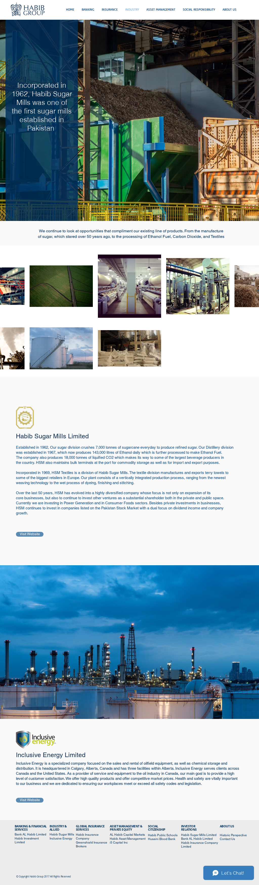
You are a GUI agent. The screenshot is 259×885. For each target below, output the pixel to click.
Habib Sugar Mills (62, 834)
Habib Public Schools (163, 835)
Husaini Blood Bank (162, 839)
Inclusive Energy (61, 838)
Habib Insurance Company (87, 836)
